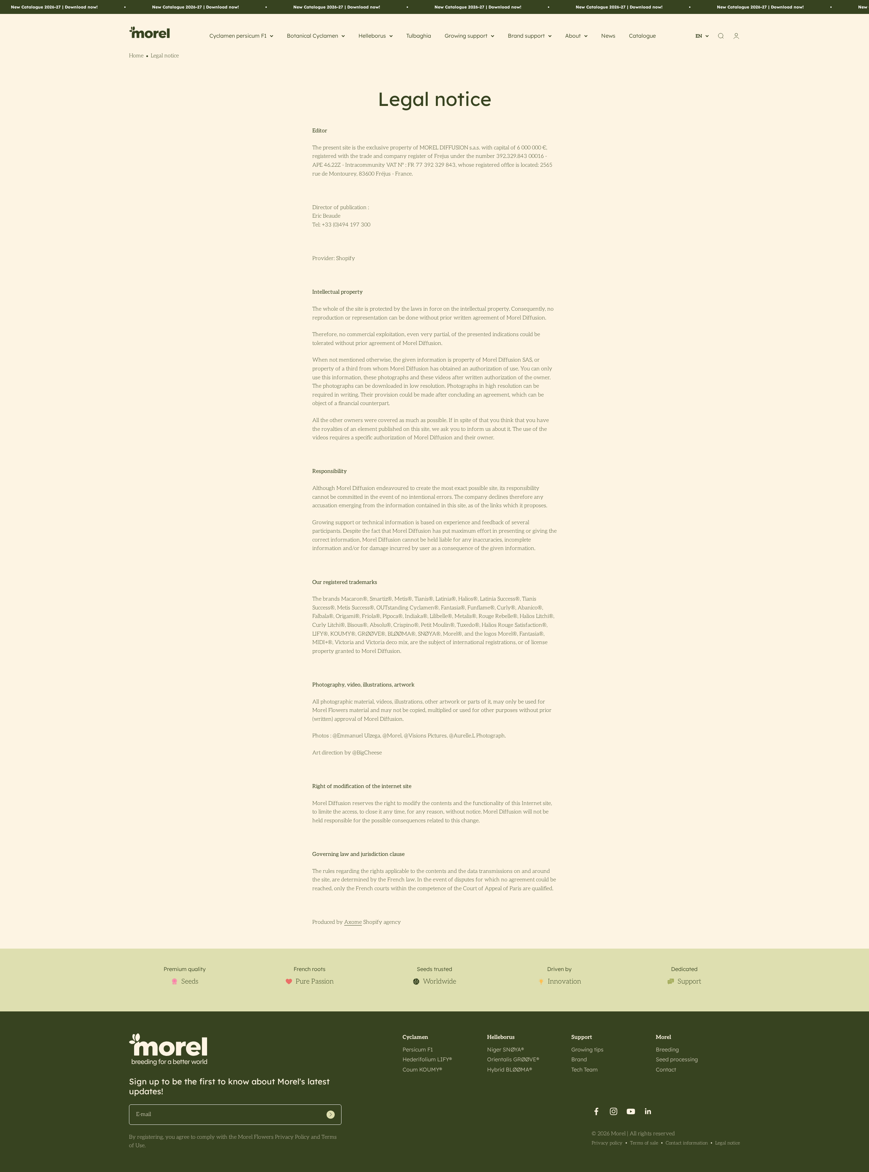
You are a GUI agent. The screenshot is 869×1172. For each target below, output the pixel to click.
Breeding (667, 1049)
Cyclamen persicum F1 (237, 35)
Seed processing (677, 1059)
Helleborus (372, 35)
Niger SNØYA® (505, 1049)
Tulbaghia (418, 35)
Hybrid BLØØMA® (509, 1069)
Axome (353, 922)
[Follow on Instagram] (613, 1111)
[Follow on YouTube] (630, 1111)
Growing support (466, 35)
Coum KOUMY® (422, 1069)
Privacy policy (607, 1143)
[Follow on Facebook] (596, 1111)
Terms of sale (644, 1143)
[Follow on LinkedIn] (648, 1111)
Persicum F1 (418, 1049)
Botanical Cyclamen (312, 35)
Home (136, 56)
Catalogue (642, 35)
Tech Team (584, 1069)
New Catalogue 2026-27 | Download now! (54, 7)
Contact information (687, 1143)
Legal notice (727, 1143)
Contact (666, 1069)
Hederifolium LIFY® (427, 1059)
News (608, 35)
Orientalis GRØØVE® (513, 1059)
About (573, 35)
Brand (579, 1059)
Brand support (526, 35)
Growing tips (587, 1049)
